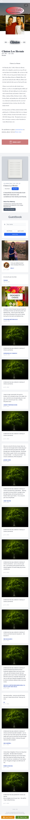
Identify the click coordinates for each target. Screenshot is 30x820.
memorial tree (19, 129)
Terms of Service (19, 813)
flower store (18, 132)
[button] (15, 250)
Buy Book (15, 188)
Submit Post (15, 234)
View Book (7, 188)
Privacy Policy (11, 813)
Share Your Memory (9, 209)
